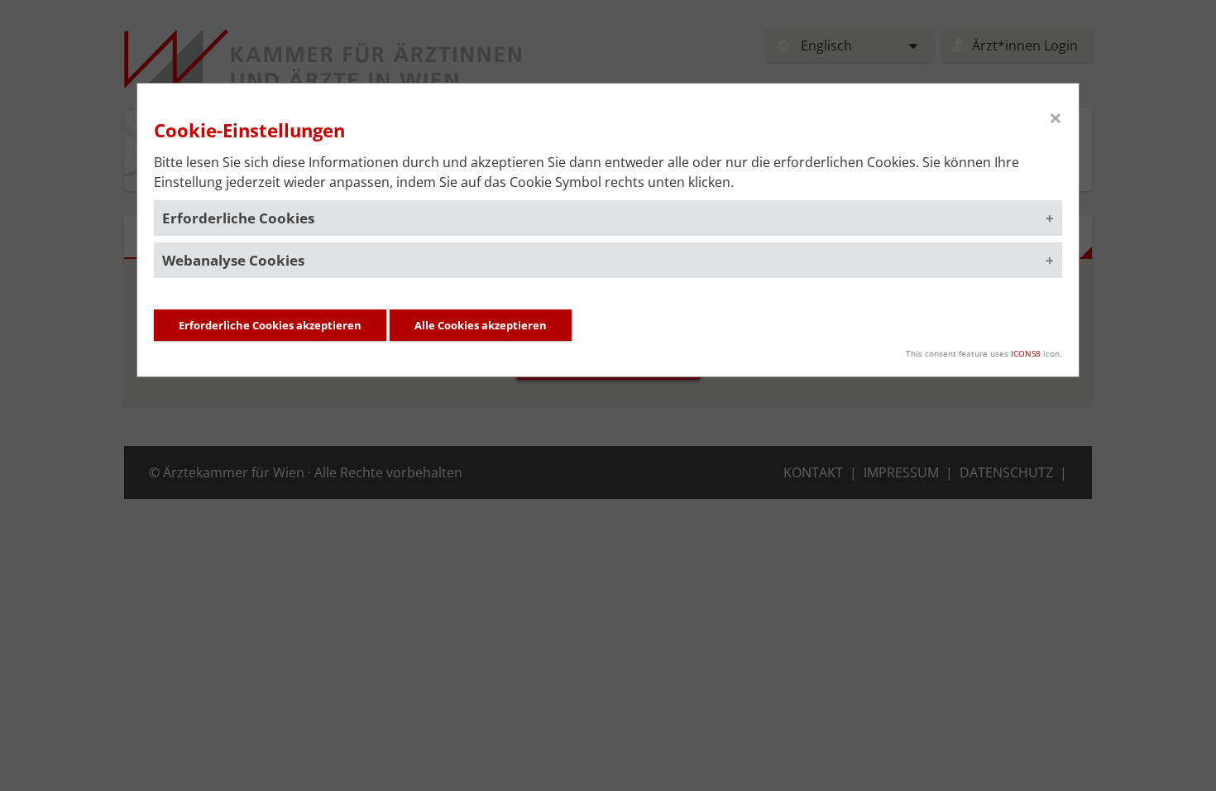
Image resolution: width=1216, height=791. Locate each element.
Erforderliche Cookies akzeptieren (270, 325)
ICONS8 (1026, 353)
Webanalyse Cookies (233, 260)
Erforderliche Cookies (238, 218)
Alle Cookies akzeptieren (480, 325)
